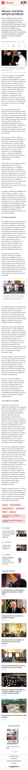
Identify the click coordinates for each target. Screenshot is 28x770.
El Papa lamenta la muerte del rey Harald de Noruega (12, 616)
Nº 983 (5, 512)
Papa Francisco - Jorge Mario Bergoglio (11, 516)
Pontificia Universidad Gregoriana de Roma (13, 521)
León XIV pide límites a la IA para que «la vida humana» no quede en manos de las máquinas (8, 534)
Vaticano (3, 8)
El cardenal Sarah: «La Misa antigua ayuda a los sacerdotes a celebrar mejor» (12, 592)
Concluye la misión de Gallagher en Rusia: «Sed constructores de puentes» (12, 641)
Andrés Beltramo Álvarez (8, 41)
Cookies (14, 763)
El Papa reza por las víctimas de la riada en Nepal (13, 716)
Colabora (14, 758)
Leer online (14, 751)
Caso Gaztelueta (15, 505)
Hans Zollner (20, 508)
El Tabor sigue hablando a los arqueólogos (6, 546)
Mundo (9, 2)
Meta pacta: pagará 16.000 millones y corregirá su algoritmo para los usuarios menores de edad (13, 691)
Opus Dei (12, 512)
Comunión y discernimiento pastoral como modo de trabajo (8, 561)
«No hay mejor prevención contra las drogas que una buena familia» (13, 666)
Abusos (5, 505)
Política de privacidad (14, 760)
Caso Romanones (8, 508)
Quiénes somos (14, 756)
